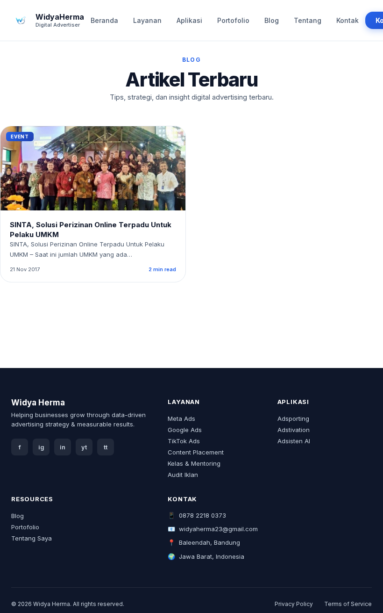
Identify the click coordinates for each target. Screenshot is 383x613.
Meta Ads (181, 418)
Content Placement (196, 452)
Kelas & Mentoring (194, 463)
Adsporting (293, 418)
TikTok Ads (184, 441)
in (62, 447)
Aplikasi (189, 20)
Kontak (347, 20)
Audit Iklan (183, 474)
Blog (271, 20)
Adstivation (293, 429)
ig (41, 447)
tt (105, 447)
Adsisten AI (293, 441)
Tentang (307, 20)
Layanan (147, 20)
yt (84, 447)
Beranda (104, 20)
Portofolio (233, 20)
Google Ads (185, 429)
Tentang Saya (31, 538)
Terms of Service (348, 603)
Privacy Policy (294, 603)
